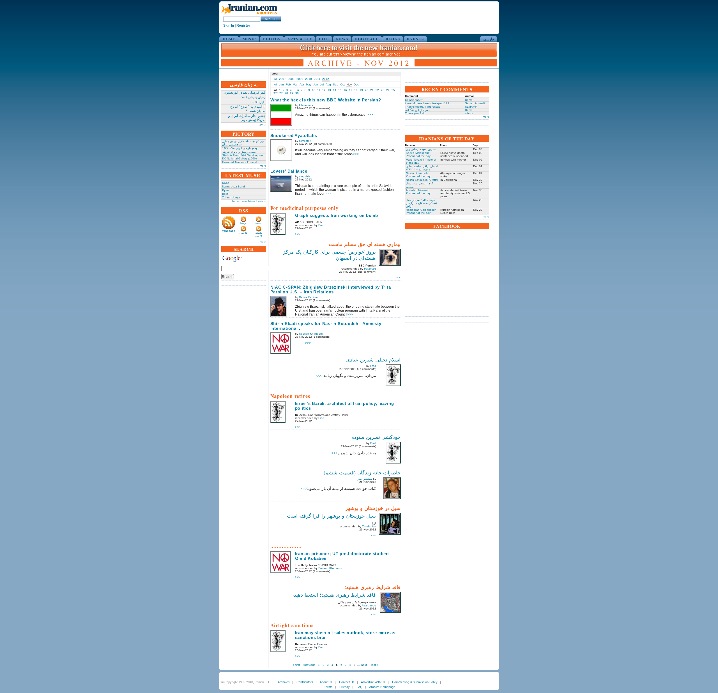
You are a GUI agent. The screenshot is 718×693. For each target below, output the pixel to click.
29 (291, 93)
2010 (308, 78)
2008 (291, 78)
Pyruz (225, 190)
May (308, 84)
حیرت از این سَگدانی (417, 110)
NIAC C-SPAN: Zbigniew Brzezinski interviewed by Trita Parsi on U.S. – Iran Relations (330, 289)
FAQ (359, 687)
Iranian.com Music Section (249, 201)
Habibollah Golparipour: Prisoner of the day (421, 211)
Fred (321, 225)
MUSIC (249, 38)
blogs (243, 223)
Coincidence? (414, 99)
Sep (335, 84)
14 (334, 90)
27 (281, 93)
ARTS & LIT (299, 38)
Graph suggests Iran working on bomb (336, 215)
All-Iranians (306, 105)
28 (286, 93)
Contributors (304, 682)
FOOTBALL (366, 38)
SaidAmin (471, 106)
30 (297, 93)
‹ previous (309, 664)
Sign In (228, 25)
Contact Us (347, 682)
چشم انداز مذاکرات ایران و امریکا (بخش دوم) (246, 118)
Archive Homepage (382, 687)
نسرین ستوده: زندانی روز (421, 149)
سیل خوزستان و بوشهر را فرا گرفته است (331, 516)
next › (365, 664)
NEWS (342, 38)
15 (340, 90)
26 (275, 93)
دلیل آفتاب (257, 102)
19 (361, 90)
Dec (356, 84)
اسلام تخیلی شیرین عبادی (373, 360)
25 (393, 90)
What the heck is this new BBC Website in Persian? (325, 100)
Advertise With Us (373, 682)
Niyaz (225, 182)
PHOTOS (271, 38)
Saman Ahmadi (475, 103)
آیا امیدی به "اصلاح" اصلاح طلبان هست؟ (247, 109)
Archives (284, 682)
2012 (325, 78)
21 (372, 90)
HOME (229, 38)
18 (356, 90)
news (259, 223)
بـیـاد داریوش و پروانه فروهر (239, 151)
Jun (315, 84)
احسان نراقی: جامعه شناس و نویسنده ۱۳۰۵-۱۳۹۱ (422, 168)
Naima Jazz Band (233, 186)
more (263, 165)
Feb (288, 84)
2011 (317, 78)
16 (345, 90)
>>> (370, 115)
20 (366, 90)
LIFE (324, 38)
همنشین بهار (364, 478)
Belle (225, 193)
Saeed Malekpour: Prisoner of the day (418, 154)
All (275, 78)
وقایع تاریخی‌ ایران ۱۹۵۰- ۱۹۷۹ (239, 148)
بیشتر (262, 124)
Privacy (344, 687)
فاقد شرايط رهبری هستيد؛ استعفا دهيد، (334, 595)
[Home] (249, 14)
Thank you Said (415, 113)
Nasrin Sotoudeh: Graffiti (422, 179)
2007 (282, 78)
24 (388, 90)
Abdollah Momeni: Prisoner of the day (418, 192)
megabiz (304, 176)
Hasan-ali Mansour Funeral (239, 162)
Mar (295, 84)
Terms (328, 687)
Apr (302, 84)
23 (382, 90)
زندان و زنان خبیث (252, 97)
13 (329, 90)
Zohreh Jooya (231, 197)
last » (374, 664)
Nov (349, 84)
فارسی (488, 38)
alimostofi (305, 140)
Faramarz (370, 268)
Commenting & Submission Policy (415, 682)
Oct (342, 84)
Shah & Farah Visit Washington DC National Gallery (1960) (242, 157)
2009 (299, 78)
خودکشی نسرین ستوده (376, 437)
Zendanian (369, 526)
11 (318, 90)
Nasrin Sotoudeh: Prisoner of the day (418, 174)
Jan (281, 84)
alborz (469, 113)
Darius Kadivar (308, 297)
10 (313, 90)
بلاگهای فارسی (258, 234)
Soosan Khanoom (311, 333)
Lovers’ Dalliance (288, 171)
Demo (469, 99)
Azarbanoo (369, 605)
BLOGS (393, 38)
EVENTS (415, 38)
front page (228, 230)
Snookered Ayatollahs (293, 135)
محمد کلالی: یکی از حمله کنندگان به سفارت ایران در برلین (421, 203)
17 (350, 90)
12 (324, 90)
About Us (326, 682)
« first (296, 664)
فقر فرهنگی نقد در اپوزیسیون (244, 92)
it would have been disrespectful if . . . (429, 103)
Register (243, 25)
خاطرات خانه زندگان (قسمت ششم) (362, 473)
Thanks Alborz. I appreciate (422, 106)
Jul (322, 84)
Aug (328, 84)
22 (377, 90)
